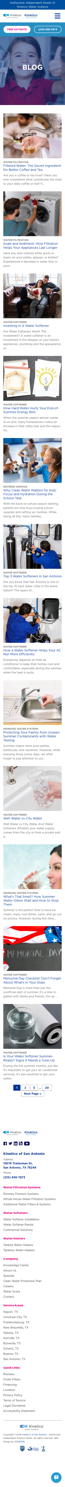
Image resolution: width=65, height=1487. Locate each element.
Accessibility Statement (19, 1411)
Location (9, 1390)
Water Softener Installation (21, 1219)
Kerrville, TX (11, 1338)
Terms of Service (14, 1400)
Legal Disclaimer (14, 1406)
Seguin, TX (10, 1312)
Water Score (11, 1291)
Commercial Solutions (18, 1230)
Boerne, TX (10, 1354)
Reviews (9, 1374)
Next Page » (32, 1094)
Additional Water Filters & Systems (27, 1204)
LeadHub (19, 1441)
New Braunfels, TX (16, 1327)
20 (47, 1088)
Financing (10, 1385)
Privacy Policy (12, 1395)
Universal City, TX (15, 1317)
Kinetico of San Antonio (34, 1434)
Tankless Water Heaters (19, 1250)
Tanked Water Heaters (18, 1245)
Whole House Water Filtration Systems (29, 1199)
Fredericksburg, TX (16, 1322)
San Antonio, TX (14, 1359)
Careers (8, 1286)
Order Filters (11, 1379)
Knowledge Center (16, 1265)
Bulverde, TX (12, 1343)
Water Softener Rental (18, 1225)
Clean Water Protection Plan (22, 1281)
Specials (8, 1276)
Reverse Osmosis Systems (21, 1194)
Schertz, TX (11, 1348)
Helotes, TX (11, 1333)
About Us (9, 1270)
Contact (8, 1297)
